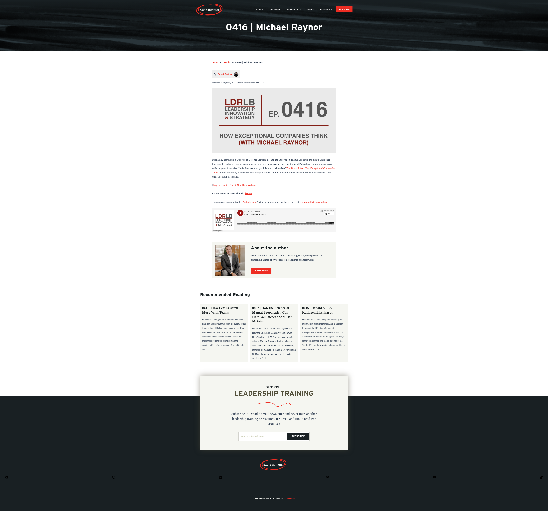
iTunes (248, 193)
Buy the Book (220, 185)
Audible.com (249, 201)
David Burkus (210, 5)
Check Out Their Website (243, 185)
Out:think (289, 499)
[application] (299, 9)
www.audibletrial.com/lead (314, 201)
